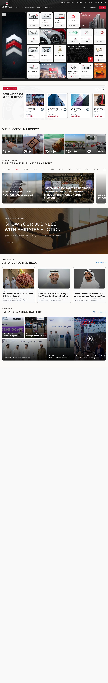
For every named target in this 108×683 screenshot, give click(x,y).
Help (85, 2)
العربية (104, 2)
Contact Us (96, 2)
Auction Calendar (70, 2)
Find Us (90, 2)
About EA (63, 2)
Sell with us (79, 2)
